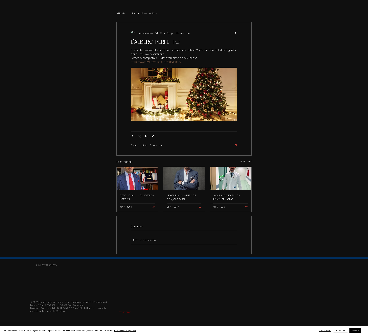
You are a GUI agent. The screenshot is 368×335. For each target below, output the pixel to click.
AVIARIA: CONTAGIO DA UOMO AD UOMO (226, 197)
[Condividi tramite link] (153, 136)
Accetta (355, 330)
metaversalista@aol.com (53, 311)
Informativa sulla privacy (125, 330)
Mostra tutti (246, 161)
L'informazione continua (144, 13)
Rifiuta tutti (340, 330)
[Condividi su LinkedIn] (146, 136)
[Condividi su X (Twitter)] (139, 136)
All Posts (120, 13)
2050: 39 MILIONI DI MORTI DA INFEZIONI (137, 197)
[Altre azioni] (235, 33)
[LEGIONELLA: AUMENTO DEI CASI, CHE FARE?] (184, 178)
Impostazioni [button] (325, 330)
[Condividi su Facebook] (132, 136)
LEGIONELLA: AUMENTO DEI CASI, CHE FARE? (181, 197)
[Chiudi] (364, 330)
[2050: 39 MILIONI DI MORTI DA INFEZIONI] (137, 178)
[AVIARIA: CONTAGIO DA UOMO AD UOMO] (230, 178)
